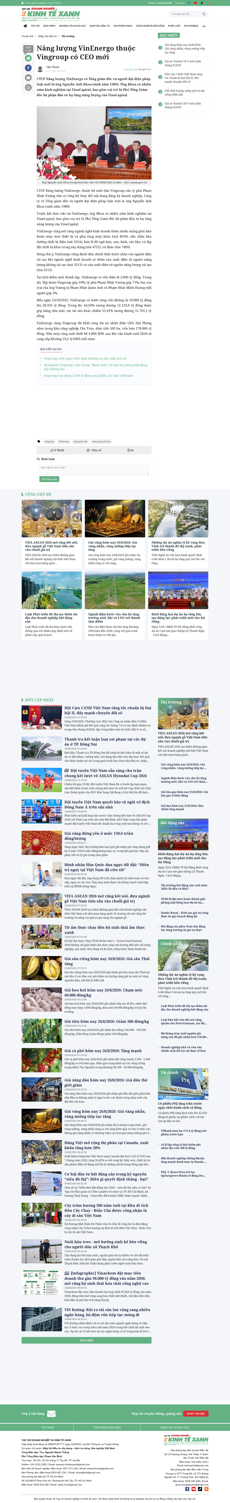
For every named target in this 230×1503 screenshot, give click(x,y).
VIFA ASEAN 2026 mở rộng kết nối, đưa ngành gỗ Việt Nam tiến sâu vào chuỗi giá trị (51, 546)
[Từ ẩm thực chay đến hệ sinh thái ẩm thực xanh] (42, 937)
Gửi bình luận (49, 479)
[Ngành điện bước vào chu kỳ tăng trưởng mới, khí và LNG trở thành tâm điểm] (115, 590)
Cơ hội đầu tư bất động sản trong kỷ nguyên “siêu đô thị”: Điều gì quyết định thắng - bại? (106, 1176)
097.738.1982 (197, 1413)
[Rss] (208, 3)
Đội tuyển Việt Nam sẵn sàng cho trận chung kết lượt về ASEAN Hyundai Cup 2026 (105, 773)
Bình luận (28, 49)
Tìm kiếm (204, 14)
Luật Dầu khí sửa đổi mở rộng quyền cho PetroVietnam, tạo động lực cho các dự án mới (184, 1021)
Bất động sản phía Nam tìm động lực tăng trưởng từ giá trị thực (183, 928)
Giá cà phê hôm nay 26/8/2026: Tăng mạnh (103, 1050)
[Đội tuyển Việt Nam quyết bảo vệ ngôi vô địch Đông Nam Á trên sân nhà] (42, 811)
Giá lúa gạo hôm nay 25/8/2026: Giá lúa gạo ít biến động (184, 793)
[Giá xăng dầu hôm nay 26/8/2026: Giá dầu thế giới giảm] (42, 1089)
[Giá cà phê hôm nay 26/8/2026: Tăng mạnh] (42, 1060)
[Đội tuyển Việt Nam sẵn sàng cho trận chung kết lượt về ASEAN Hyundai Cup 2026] (42, 780)
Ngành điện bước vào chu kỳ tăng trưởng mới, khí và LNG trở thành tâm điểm (114, 617)
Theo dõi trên (131, 69)
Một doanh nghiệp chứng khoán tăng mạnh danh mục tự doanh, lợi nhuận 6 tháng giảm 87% (182, 1160)
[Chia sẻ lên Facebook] (28, 68)
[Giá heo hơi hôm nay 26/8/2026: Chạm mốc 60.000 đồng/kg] (42, 999)
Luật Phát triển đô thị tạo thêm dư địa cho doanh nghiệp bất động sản (51, 617)
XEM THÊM (86, 1340)
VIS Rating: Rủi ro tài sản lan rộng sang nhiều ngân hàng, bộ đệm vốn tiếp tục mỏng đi (107, 1312)
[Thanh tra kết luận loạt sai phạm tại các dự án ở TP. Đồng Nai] (42, 749)
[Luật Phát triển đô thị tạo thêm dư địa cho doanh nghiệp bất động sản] (52, 590)
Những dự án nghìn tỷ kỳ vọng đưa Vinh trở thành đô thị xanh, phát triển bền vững (178, 546)
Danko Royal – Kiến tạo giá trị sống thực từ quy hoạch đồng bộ (184, 914)
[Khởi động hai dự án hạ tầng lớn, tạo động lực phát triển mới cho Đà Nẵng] (178, 590)
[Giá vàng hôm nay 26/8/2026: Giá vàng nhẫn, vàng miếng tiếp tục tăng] (115, 518)
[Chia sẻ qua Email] (28, 77)
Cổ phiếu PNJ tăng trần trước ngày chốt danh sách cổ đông (180, 1105)
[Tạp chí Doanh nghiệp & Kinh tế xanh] (51, 14)
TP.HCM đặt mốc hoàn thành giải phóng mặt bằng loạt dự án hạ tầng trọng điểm (183, 900)
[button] (180, 3)
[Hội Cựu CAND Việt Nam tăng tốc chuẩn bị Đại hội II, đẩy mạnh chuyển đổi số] (42, 717)
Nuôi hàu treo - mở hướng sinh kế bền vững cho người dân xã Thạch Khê (105, 1244)
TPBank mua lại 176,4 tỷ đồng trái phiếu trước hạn (184, 1132)
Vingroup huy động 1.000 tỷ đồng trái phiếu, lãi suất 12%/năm (88, 376)
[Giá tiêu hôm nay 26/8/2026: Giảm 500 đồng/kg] (42, 1031)
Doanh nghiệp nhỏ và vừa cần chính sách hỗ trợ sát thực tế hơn (183, 1049)
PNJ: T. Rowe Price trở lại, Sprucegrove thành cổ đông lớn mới (182, 1173)
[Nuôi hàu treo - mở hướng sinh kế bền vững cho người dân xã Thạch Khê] (42, 1251)
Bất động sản (173, 822)
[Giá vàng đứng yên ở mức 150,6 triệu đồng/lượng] (42, 843)
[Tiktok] (202, 3)
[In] (28, 87)
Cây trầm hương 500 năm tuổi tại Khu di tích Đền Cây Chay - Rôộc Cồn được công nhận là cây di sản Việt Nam (106, 1210)
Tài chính (169, 1072)
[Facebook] (189, 3)
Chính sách (171, 943)
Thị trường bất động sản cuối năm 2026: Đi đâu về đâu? (184, 887)
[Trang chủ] (25, 26)
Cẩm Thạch (52, 67)
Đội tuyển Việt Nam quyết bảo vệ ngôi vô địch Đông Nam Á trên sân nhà (107, 804)
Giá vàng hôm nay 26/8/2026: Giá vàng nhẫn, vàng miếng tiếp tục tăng (112, 546)
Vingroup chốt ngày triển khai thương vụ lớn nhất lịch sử (85, 358)
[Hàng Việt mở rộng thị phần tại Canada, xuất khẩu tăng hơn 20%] (42, 1152)
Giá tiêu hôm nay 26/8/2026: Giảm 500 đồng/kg (106, 1021)
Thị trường (171, 701)
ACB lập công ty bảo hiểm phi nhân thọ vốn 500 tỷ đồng (181, 1146)
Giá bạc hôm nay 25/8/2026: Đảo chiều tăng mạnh (182, 807)
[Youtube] (195, 3)
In (132, 450)
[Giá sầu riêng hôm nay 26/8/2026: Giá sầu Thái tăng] (42, 968)
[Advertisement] (94, 410)
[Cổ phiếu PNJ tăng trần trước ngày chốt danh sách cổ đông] (183, 1084)
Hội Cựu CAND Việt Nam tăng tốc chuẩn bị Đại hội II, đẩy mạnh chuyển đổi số (107, 710)
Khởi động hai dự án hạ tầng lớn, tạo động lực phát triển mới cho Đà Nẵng (178, 617)
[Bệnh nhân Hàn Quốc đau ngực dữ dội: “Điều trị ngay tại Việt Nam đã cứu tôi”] (42, 874)
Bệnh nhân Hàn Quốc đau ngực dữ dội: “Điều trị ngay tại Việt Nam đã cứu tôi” (106, 867)
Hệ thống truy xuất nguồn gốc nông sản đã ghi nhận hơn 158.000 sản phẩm (184, 1035)
